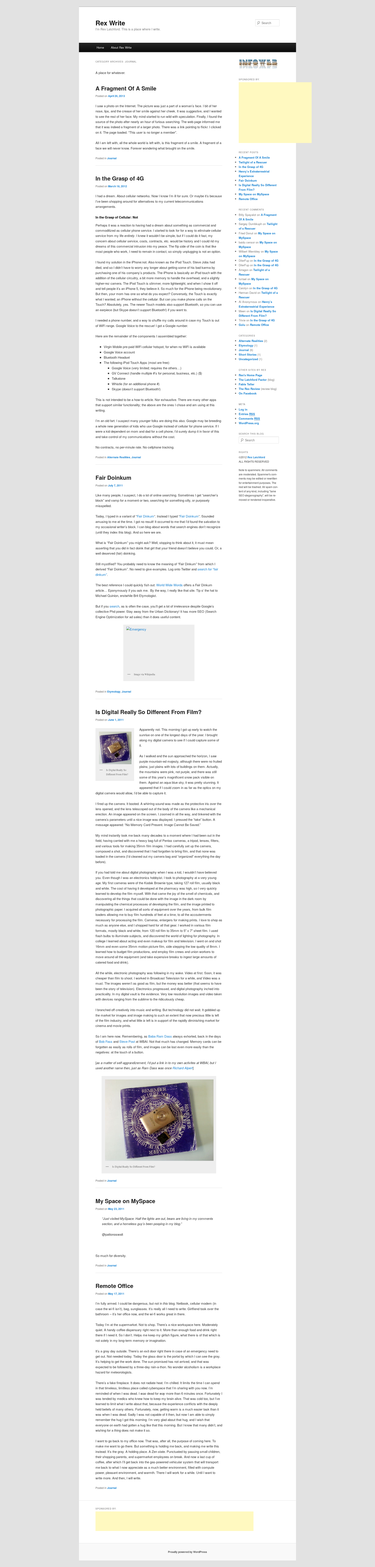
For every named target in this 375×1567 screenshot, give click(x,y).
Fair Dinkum (145, 516)
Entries (247, 414)
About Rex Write (121, 47)
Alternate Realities (118, 457)
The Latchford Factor (253, 380)
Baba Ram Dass (160, 1036)
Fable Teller (246, 384)
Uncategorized (248, 359)
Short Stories (248, 354)
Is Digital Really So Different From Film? (148, 712)
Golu (242, 325)
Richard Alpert (183, 1068)
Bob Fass (105, 1041)
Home (100, 47)
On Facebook (248, 393)
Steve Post (127, 1041)
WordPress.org (249, 423)
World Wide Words (169, 585)
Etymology (113, 691)
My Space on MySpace (125, 1201)
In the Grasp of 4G (119, 178)
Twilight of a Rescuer (253, 162)
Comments (249, 418)
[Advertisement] (275, 112)
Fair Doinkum (113, 477)
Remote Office (114, 1286)
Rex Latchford (256, 457)
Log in (243, 409)
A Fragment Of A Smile (125, 88)
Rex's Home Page (250, 375)
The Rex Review (249, 389)
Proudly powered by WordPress (187, 1552)
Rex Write (110, 22)
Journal (112, 158)
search (114, 606)
